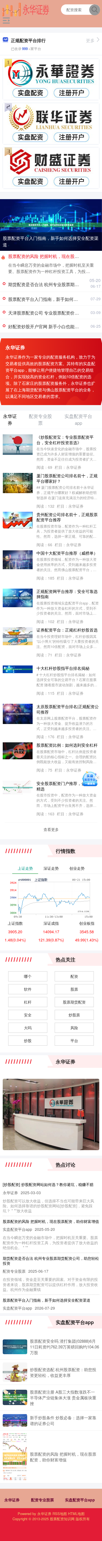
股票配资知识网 (62, 1518)
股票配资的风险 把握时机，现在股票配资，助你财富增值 (51, 1221)
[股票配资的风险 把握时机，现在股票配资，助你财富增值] (15, 1456)
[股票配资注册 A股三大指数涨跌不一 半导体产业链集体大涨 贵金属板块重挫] (15, 1397)
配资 (74, 976)
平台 (74, 1040)
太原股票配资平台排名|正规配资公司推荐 (67, 709)
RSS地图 (59, 1513)
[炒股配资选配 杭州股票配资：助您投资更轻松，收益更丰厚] (15, 1372)
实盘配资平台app (80, 1499)
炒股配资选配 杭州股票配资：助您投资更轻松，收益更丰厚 (63, 1372)
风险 (74, 1027)
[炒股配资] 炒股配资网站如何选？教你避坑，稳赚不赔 (48, 1184)
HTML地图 (76, 1513)
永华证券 (12, 1499)
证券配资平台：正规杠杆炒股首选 (67, 630)
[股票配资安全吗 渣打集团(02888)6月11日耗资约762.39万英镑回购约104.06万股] (15, 1346)
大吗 (28, 1027)
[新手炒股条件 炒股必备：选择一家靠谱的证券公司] (15, 1420)
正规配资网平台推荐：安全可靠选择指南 (67, 594)
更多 (90, 40)
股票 (74, 989)
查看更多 (51, 829)
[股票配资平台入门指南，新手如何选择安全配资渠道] (51, 224)
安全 (28, 1014)
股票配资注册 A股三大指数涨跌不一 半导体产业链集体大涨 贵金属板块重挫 (63, 1397)
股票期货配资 (74, 1002)
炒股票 (74, 1014)
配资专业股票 (42, 1499)
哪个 (28, 976)
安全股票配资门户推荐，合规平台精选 (67, 786)
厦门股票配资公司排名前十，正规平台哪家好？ (67, 478)
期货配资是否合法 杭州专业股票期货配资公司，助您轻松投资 (51, 1260)
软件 (28, 989)
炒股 (28, 1040)
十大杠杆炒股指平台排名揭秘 (62, 668)
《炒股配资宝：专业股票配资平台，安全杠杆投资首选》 (65, 439)
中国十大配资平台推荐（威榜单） (67, 553)
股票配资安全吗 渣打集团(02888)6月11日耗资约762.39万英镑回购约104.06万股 (64, 1346)
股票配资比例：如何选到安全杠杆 (67, 745)
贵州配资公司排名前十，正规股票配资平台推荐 (67, 517)
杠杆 (28, 1002)
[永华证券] (25, 9)
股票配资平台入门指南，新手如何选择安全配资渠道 (50, 241)
